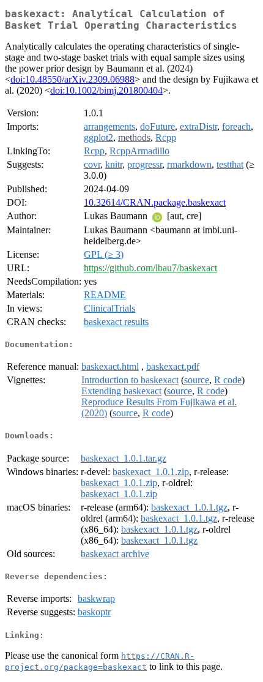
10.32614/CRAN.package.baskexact (155, 202)
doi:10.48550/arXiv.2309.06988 (72, 79)
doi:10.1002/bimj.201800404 (106, 90)
